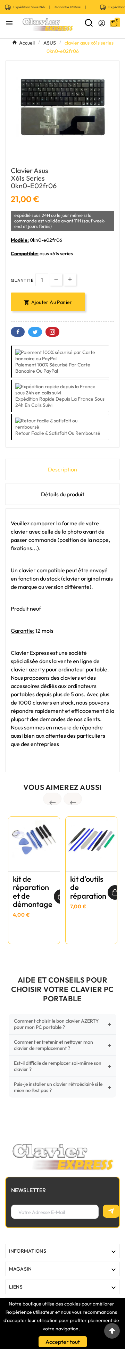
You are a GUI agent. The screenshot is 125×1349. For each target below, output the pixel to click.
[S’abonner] (111, 1211)
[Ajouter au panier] (115, 892)
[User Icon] (101, 23)
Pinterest (52, 332)
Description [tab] (62, 469)
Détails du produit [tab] (62, 494)
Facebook (18, 332)
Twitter (35, 332)
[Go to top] (112, 1331)
